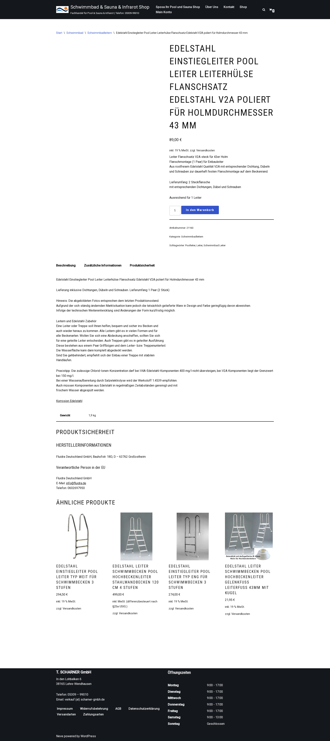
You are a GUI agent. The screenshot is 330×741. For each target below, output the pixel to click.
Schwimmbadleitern (99, 32)
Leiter (199, 245)
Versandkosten (205, 150)
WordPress (88, 736)
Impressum (65, 708)
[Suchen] (263, 9)
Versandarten (66, 714)
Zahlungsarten (93, 714)
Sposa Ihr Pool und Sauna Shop (178, 7)
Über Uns (211, 7)
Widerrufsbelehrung (94, 708)
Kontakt (229, 7)
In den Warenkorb (200, 209)
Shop (243, 7)
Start (59, 32)
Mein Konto (164, 12)
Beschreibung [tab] (66, 265)
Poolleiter (190, 245)
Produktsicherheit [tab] (142, 265)
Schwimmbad (74, 32)
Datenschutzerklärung (144, 708)
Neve (59, 736)
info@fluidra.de (76, 483)
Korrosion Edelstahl (69, 401)
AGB (118, 708)
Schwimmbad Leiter (215, 245)
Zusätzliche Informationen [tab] (102, 265)
